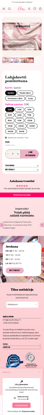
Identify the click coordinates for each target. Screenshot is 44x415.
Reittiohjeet (14, 270)
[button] (4, 9)
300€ (32, 126)
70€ (29, 115)
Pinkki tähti (25, 93)
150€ (10, 126)
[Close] (39, 372)
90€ (19, 120)
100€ (29, 120)
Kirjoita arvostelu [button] (22, 195)
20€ (10, 109)
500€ (21, 131)
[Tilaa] (35, 304)
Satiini (11, 93)
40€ (29, 109)
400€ (10, 131)
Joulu (30, 98)
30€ (19, 109)
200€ (21, 126)
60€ (19, 115)
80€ (10, 120)
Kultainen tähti (15, 98)
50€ (10, 115)
